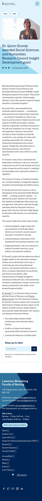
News (14, 13)
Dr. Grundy (6, 293)
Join (34, 349)
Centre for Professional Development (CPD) (19, 441)
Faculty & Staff (8, 451)
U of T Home (7, 470)
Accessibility (7, 456)
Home (5, 13)
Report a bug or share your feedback (15, 425)
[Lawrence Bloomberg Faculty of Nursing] (9, 3)
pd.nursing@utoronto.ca (25, 406)
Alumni (5, 460)
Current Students (9, 448)
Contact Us (6, 434)
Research (6, 444)
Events (5, 466)
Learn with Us (7, 437)
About (4, 431)
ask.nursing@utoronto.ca (27, 400)
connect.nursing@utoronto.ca (24, 398)
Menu (37, 3)
